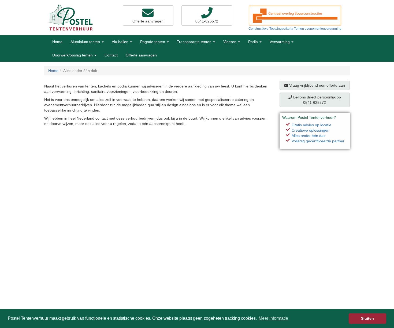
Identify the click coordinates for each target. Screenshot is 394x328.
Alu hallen (120, 42)
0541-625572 (206, 21)
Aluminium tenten (85, 42)
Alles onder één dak (308, 136)
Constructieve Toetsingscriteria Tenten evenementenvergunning (294, 28)
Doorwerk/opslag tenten (73, 55)
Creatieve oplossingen (310, 130)
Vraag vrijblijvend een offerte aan (316, 85)
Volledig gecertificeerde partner (318, 141)
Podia (253, 42)
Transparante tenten (195, 42)
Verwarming (280, 42)
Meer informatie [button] (273, 318)
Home (57, 42)
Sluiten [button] (367, 318)
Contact (111, 55)
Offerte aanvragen (147, 21)
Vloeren (230, 42)
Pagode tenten (153, 42)
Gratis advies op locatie (311, 125)
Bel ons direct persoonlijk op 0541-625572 (316, 100)
